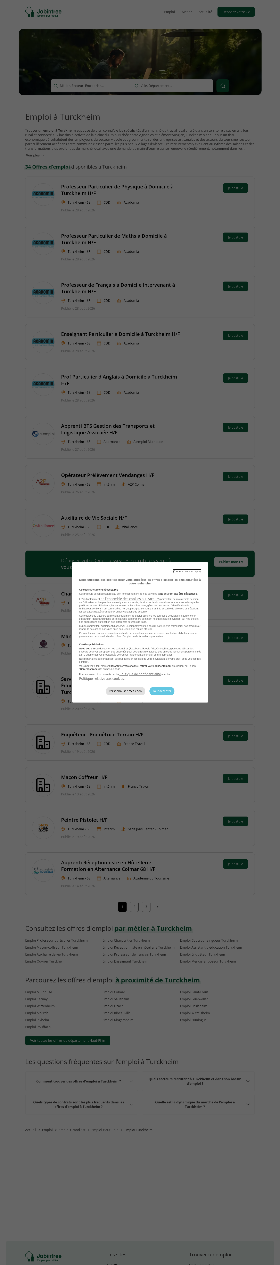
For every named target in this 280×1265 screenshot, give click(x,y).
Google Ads (148, 648)
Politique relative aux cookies (101, 678)
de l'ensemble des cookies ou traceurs (130, 599)
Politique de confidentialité (140, 674)
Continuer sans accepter (187, 571)
